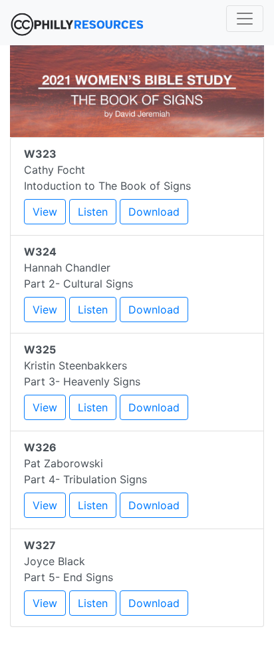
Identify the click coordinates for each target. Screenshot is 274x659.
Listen (93, 211)
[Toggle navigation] (244, 18)
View (45, 211)
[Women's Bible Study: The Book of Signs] (137, 90)
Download (154, 211)
